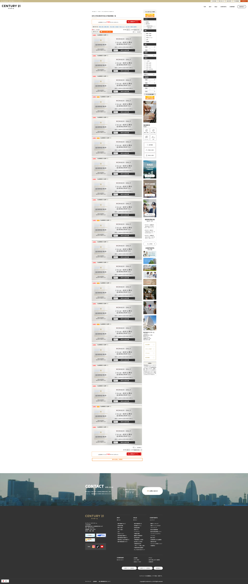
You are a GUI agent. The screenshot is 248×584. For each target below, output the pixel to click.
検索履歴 (237, 1)
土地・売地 (128, 26)
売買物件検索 (120, 525)
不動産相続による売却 (138, 539)
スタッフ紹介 (148, 349)
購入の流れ (153, 537)
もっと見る (149, 244)
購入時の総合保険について (156, 531)
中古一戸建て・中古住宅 (114, 26)
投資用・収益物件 (133, 26)
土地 (147, 39)
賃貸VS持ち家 (153, 541)
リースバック (136, 531)
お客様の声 (151, 561)
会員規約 (95, 581)
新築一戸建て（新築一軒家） (104, 26)
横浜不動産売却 (137, 523)
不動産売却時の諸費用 (138, 547)
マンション (146, 139)
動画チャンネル (154, 523)
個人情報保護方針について (104, 581)
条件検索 (151, 145)
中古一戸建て (149, 35)
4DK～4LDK (148, 67)
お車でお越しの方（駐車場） (154, 559)
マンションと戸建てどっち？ (156, 543)
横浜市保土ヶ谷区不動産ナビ (123, 539)
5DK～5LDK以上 (149, 69)
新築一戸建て (149, 33)
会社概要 (147, 344)
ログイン (244, 1)
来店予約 (229, 1)
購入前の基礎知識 (154, 529)
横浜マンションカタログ (155, 525)
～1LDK (147, 61)
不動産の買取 (137, 533)
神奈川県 (147, 23)
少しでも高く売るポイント (139, 549)
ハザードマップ (154, 527)
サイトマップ (88, 581)
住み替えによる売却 (138, 541)
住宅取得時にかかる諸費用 (156, 539)
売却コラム (136, 529)
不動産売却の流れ (137, 543)
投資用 (147, 41)
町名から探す (151, 155)
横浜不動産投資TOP (122, 541)
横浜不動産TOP (121, 523)
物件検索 (214, 1)
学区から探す (151, 150)
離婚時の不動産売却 (138, 535)
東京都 (147, 22)
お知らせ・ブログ (137, 561)
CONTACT (241, 6)
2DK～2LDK (148, 63)
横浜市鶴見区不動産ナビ (123, 537)
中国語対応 (153, 545)
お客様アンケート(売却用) (145, 568)
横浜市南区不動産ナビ (122, 535)
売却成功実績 (137, 527)
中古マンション (122, 26)
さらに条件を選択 (150, 94)
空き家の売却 (137, 537)
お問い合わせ (154, 491)
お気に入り (222, 1)
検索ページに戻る (150, 16)
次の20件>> (139, 32)
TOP (205, 6)
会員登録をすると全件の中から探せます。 (108, 22)
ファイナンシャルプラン (155, 533)
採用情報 (147, 357)
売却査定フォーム (137, 525)
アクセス (147, 353)
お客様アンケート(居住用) (129, 568)
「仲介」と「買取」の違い (139, 545)
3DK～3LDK (148, 65)
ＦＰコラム (153, 535)
